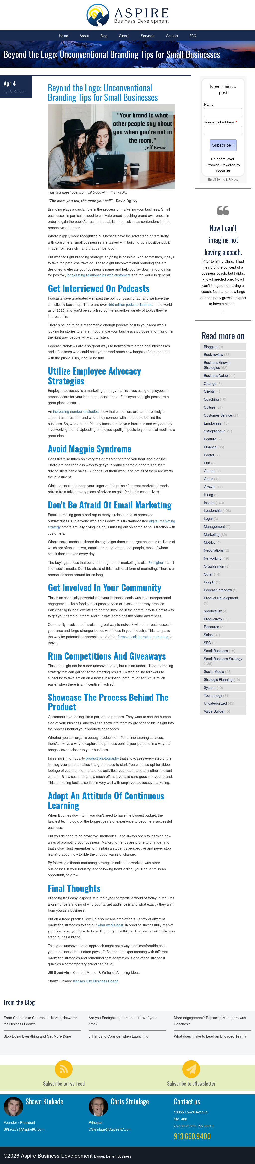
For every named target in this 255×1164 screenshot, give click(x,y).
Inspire (209, 502)
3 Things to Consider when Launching (118, 1036)
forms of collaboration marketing (143, 636)
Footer (209, 454)
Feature (210, 438)
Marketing (212, 534)
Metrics (209, 542)
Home (63, 35)
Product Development (221, 597)
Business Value (216, 375)
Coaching (211, 399)
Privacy (233, 179)
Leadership (213, 510)
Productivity (213, 618)
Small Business (216, 650)
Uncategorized (215, 703)
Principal (95, 1122)
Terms (221, 179)
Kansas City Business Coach (95, 980)
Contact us (187, 1101)
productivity (213, 610)
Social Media (214, 671)
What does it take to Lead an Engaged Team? (210, 1036)
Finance (210, 446)
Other (208, 574)
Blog (103, 35)
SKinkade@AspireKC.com (24, 1129)
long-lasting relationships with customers (99, 274)
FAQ (193, 35)
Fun (207, 462)
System (210, 687)
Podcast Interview (218, 589)
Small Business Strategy (223, 658)
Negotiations (214, 550)
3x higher (156, 562)
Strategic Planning (218, 679)
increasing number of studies (76, 411)
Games (209, 470)
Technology (213, 695)
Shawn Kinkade (44, 1101)
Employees (212, 423)
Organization (214, 566)
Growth (209, 486)
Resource (211, 626)
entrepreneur (214, 430)
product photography (102, 758)
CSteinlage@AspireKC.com (110, 1129)
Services (147, 35)
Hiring (208, 494)
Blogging (211, 346)
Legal (208, 518)
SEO (207, 642)
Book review (213, 354)
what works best (110, 924)
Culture (209, 407)
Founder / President (19, 1122)
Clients (124, 35)
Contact (172, 35)
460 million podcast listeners (130, 304)
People (209, 582)
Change (210, 383)
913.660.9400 (192, 1136)
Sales (208, 634)
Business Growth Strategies (217, 365)
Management (214, 526)
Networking (213, 558)
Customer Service (218, 415)
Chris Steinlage (130, 1101)
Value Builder (214, 711)
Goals (208, 478)
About (84, 35)
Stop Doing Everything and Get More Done (37, 1036)
